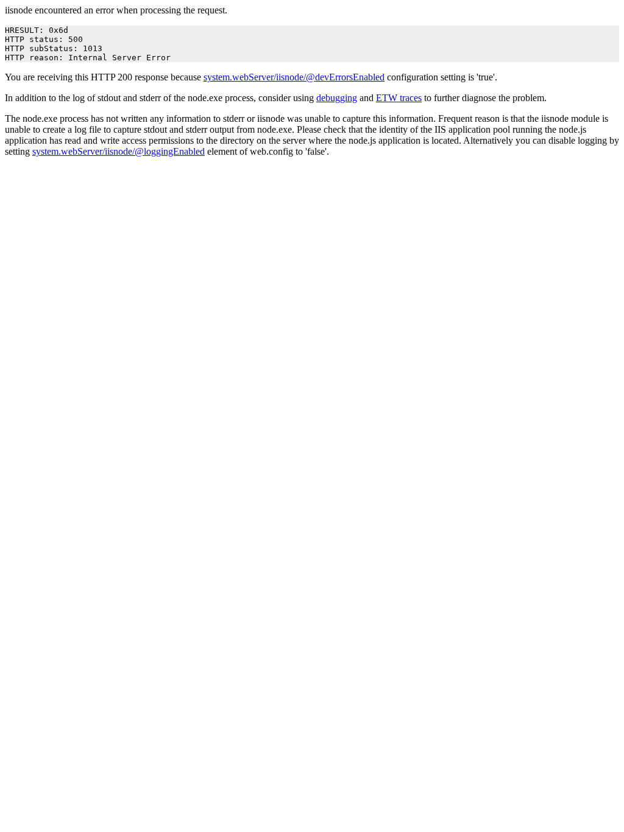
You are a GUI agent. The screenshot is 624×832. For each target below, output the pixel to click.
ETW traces (399, 98)
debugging (336, 98)
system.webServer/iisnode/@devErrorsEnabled (294, 77)
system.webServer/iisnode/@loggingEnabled (118, 151)
